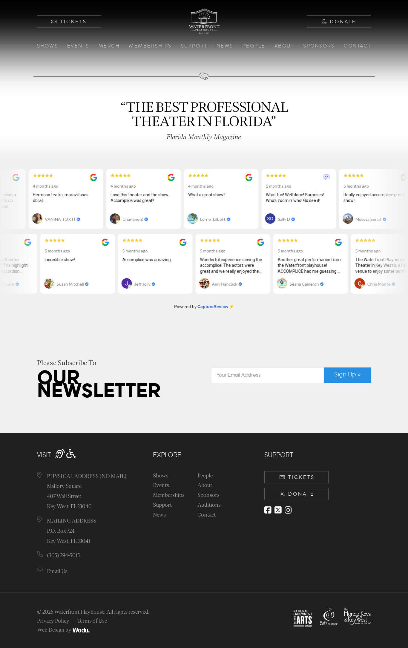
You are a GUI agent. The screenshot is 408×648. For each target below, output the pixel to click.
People (254, 46)
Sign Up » (347, 374)
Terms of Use (92, 621)
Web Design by (54, 629)
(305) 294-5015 (63, 555)
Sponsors (319, 46)
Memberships (150, 46)
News (225, 46)
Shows (47, 46)
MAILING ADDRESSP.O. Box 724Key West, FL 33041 (71, 530)
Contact (357, 46)
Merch (109, 46)
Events (78, 46)
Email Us (57, 571)
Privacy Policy (53, 621)
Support (194, 46)
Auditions (209, 505)
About (284, 46)
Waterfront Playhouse (79, 612)
